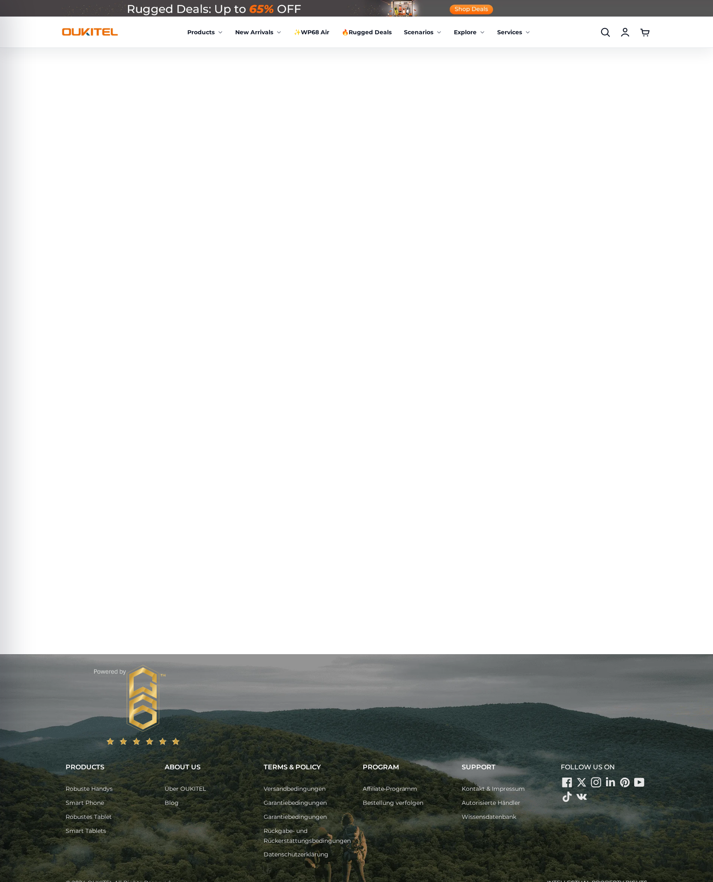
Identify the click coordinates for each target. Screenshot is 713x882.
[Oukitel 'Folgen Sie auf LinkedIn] (610, 782)
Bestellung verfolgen (393, 802)
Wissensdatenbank (489, 817)
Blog (172, 802)
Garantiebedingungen (295, 802)
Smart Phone (85, 802)
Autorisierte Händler (491, 802)
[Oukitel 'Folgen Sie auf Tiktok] (567, 796)
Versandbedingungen (295, 788)
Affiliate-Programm (390, 788)
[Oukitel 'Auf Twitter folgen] (581, 782)
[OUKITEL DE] (89, 32)
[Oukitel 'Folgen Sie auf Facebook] (567, 782)
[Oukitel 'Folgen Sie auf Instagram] (596, 782)
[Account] (625, 32)
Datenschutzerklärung (296, 854)
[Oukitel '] (581, 796)
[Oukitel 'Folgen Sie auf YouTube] (639, 782)
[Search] (605, 32)
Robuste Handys (89, 788)
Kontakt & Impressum (493, 788)
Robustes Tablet (89, 817)
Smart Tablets (86, 831)
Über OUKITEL (185, 788)
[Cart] (645, 32)
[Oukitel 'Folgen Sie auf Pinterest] (625, 782)
